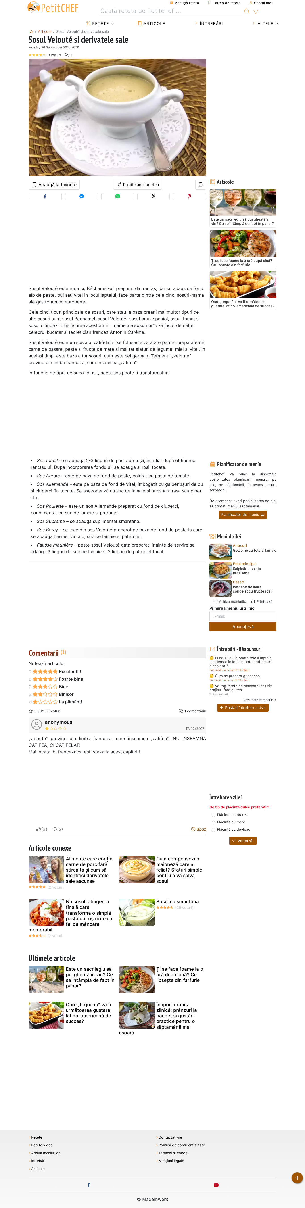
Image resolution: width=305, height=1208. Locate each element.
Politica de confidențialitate (182, 1145)
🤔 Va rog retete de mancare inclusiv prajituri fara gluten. (240, 688)
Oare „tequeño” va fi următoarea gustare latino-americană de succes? (88, 1013)
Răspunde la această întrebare (229, 670)
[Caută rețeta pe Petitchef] (247, 11)
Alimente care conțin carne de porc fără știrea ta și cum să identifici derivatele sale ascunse (89, 870)
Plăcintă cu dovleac (233, 829)
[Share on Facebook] (45, 196)
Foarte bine (70, 679)
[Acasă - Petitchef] (31, 31)
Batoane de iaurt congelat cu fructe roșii (252, 589)
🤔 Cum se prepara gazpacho (234, 676)
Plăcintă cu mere (231, 822)
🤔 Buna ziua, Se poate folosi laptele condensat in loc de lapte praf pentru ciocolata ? (240, 662)
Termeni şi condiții (174, 1153)
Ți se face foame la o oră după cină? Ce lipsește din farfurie (179, 974)
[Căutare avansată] (255, 12)
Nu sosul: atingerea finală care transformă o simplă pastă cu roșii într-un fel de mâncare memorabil (70, 916)
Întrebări (210, 23)
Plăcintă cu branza (232, 814)
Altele (264, 23)
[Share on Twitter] (153, 196)
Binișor (66, 694)
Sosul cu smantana (177, 901)
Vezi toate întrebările (259, 700)
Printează (263, 601)
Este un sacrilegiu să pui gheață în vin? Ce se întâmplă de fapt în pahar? (90, 977)
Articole (153, 23)
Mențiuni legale (171, 1161)
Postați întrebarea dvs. (245, 707)
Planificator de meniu (240, 514)
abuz (201, 829)
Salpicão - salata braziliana (247, 571)
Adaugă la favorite (57, 184)
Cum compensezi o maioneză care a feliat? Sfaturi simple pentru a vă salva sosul (179, 870)
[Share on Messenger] (81, 196)
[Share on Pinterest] (189, 196)
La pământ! (70, 702)
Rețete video (42, 1145)
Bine (63, 686)
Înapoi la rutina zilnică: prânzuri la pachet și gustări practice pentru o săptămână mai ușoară (158, 1018)
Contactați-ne (170, 1137)
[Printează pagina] (200, 185)
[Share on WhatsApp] (117, 196)
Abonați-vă (243, 626)
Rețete (100, 23)
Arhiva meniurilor (233, 601)
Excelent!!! (69, 671)
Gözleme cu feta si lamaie (254, 550)
